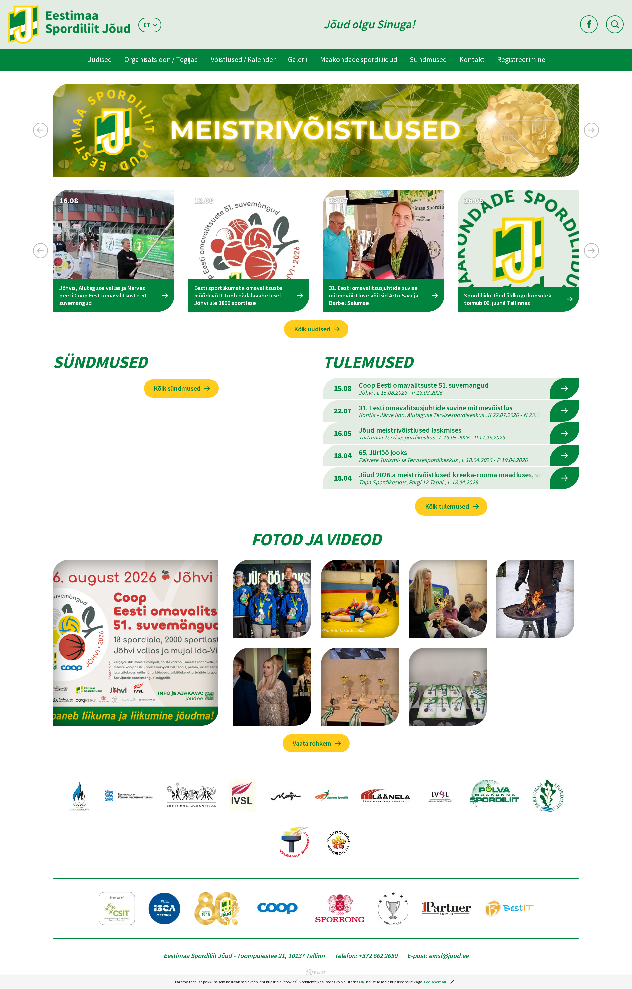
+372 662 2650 (377, 955)
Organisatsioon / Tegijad (161, 59)
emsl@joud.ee (449, 955)
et (147, 25)
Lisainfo (564, 388)
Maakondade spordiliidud (358, 59)
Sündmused (428, 59)
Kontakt (472, 59)
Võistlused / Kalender (243, 59)
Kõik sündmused (177, 388)
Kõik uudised (312, 329)
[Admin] (1, 4)
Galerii (297, 59)
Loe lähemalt (435, 981)
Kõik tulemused (447, 506)
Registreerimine (521, 59)
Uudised (99, 59)
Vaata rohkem (312, 743)
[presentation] (40, 130)
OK (361, 981)
